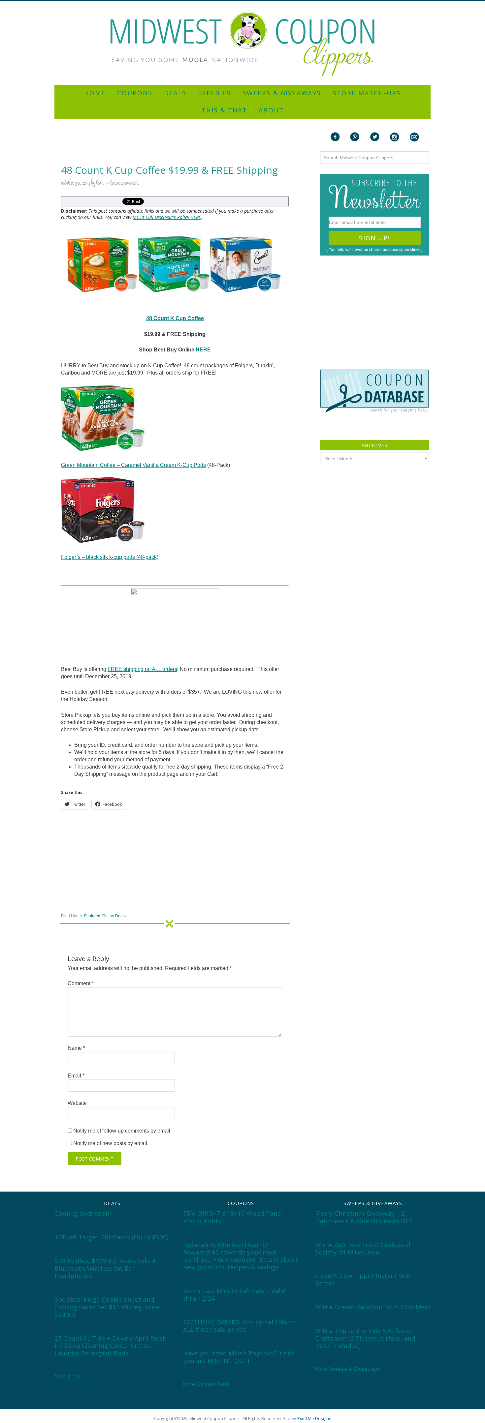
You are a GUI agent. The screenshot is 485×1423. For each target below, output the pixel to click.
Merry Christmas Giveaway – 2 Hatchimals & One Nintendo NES (364, 1217)
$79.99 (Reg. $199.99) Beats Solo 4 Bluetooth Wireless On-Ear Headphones (104, 1268)
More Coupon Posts (206, 1384)
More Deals (67, 1376)
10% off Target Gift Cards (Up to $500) (111, 1237)
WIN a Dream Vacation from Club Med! (372, 1307)
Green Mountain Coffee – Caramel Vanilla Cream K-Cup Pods (133, 465)
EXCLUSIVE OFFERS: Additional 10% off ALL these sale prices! (240, 1326)
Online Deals (114, 916)
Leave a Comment (125, 183)
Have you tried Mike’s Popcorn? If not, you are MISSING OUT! (239, 1357)
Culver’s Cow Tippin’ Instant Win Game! (362, 1279)
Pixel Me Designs (314, 1418)
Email (76, 1075)
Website (77, 1103)
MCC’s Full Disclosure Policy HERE (167, 217)
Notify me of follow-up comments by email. (122, 1131)
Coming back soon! (82, 1213)
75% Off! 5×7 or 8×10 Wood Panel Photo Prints (233, 1217)
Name (76, 1048)
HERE (203, 349)
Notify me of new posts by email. (110, 1143)
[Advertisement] (242, 4)
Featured (92, 916)
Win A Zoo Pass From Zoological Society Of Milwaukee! (362, 1248)
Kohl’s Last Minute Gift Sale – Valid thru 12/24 (234, 1295)
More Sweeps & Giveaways (347, 1369)
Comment (81, 983)
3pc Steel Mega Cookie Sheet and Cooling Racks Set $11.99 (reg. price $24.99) (107, 1307)
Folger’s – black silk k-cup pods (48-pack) (109, 557)
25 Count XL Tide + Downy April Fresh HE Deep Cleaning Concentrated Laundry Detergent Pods (110, 1346)
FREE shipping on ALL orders (142, 669)
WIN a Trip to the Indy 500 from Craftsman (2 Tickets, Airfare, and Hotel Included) (365, 1338)
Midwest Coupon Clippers (242, 44)
